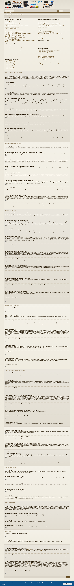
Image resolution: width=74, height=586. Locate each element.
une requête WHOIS (30, 563)
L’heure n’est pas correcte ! (9, 34)
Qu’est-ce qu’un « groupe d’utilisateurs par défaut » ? (46, 26)
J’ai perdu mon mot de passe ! (9, 26)
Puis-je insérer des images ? (9, 63)
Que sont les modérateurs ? (42, 21)
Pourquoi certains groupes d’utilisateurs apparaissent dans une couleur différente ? (51, 25)
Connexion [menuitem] (60, 11)
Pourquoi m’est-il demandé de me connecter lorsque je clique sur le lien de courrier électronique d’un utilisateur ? (20, 41)
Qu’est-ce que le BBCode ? (9, 60)
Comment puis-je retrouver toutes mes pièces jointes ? (46, 57)
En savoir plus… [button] (5, 584)
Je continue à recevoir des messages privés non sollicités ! (47, 32)
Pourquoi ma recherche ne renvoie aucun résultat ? (46, 42)
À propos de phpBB (39, 550)
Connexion (7, 10)
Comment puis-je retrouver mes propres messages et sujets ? (47, 45)
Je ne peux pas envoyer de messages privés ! (45, 31)
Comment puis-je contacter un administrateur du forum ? (46, 64)
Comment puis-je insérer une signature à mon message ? (14, 47)
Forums (12, 10)
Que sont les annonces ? (9, 65)
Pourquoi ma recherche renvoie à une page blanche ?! (46, 43)
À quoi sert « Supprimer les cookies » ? (11, 28)
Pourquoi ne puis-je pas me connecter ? (11, 24)
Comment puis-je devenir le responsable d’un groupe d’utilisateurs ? (48, 24)
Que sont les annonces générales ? (10, 64)
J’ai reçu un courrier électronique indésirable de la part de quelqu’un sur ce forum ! (50, 33)
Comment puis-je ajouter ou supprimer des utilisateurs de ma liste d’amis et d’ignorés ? (51, 38)
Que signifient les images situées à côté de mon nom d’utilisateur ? (15, 37)
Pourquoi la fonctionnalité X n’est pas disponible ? (45, 62)
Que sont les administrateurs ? (42, 20)
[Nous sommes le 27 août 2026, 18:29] (68, 14)
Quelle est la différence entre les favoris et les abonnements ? (47, 49)
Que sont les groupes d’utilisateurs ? (43, 22)
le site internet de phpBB (12, 176)
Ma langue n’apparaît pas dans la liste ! (11, 36)
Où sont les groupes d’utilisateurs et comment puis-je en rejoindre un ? (49, 23)
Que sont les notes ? (8, 66)
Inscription (11, 12)
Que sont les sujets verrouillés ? (10, 67)
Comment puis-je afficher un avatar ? (10, 38)
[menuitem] (58, 11)
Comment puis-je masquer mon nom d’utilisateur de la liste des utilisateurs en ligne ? (18, 33)
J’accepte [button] (68, 583)
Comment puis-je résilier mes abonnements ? (45, 52)
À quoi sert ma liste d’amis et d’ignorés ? (44, 37)
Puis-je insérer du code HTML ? (10, 61)
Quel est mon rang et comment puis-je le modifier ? (13, 39)
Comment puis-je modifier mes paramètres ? (12, 32)
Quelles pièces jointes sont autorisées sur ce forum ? (46, 56)
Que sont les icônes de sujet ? (9, 68)
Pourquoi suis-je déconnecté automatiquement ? (12, 27)
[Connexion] (29, 4)
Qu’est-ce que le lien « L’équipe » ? (43, 27)
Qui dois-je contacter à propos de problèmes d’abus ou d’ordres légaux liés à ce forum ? (51, 63)
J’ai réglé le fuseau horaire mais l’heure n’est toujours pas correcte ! (15, 35)
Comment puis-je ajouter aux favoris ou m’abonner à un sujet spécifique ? (49, 50)
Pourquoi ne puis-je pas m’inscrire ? (10, 22)
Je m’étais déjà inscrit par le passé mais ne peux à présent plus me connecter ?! (17, 25)
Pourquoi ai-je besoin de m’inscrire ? (10, 20)
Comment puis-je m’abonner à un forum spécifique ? (46, 51)
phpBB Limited (29, 549)
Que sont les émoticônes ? (9, 62)
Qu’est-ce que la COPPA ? (9, 21)
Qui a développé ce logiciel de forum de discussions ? (46, 61)
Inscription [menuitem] (62, 11)
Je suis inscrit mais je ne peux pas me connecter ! (13, 23)
